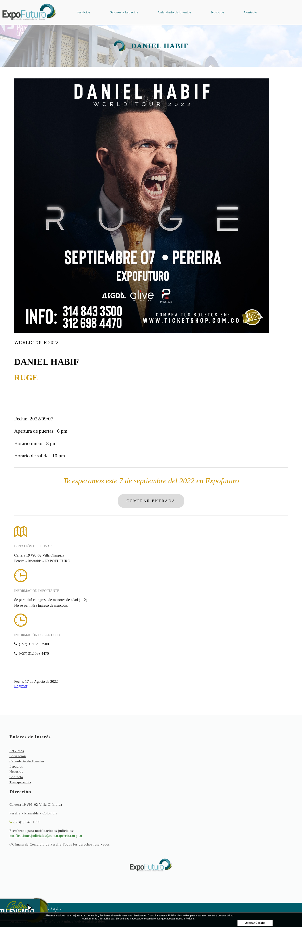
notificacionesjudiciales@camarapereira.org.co (45, 836)
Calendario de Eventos (174, 12)
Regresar (20, 686)
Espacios (16, 766)
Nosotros (217, 12)
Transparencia (20, 782)
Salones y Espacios (124, 12)
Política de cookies (178, 915)
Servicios (83, 12)
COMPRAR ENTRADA (151, 501)
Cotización (17, 756)
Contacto (250, 12)
